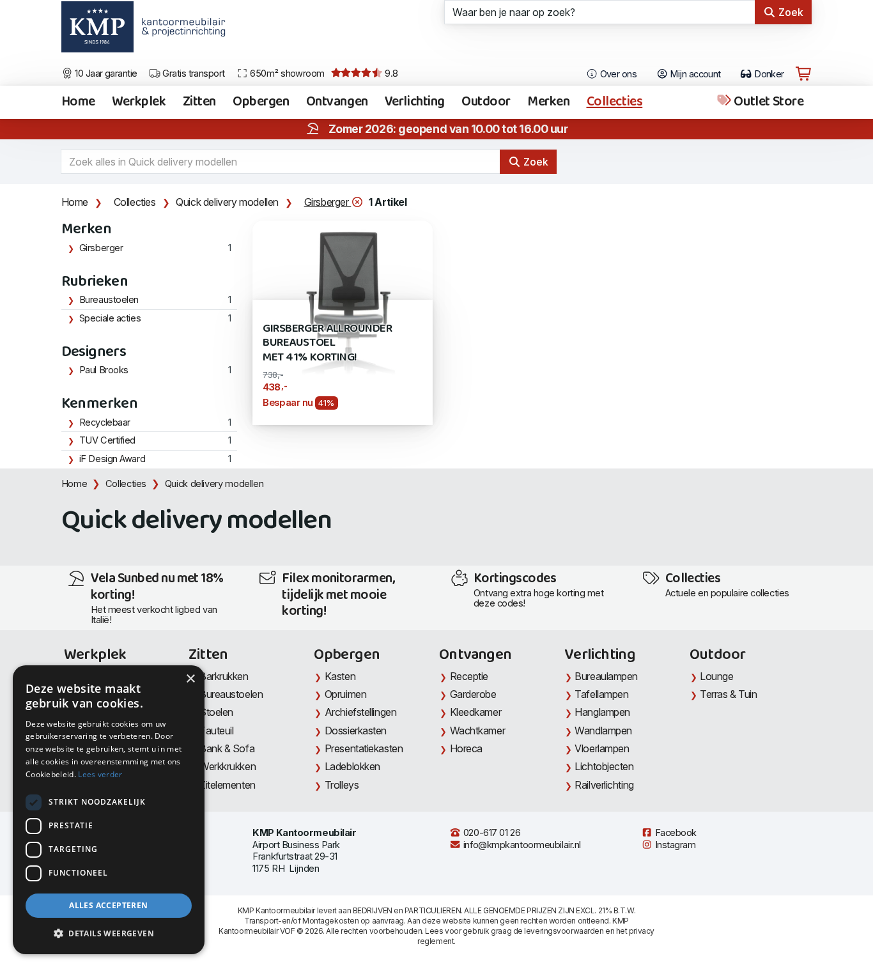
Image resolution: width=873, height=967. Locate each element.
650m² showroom (286, 73)
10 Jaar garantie (105, 73)
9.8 (390, 73)
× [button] (190, 679)
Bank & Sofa (226, 748)
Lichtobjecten (604, 766)
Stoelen (216, 712)
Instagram (674, 845)
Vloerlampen (602, 748)
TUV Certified (107, 440)
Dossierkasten (356, 730)
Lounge (716, 676)
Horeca (466, 748)
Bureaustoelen (109, 300)
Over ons (617, 74)
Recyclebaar (104, 422)
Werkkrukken (227, 766)
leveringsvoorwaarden (563, 931)
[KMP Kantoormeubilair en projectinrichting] (180, 31)
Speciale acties (110, 318)
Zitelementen (227, 784)
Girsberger (328, 202)
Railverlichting (604, 784)
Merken (548, 102)
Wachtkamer (478, 730)
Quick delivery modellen (227, 202)
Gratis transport (192, 73)
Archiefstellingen (360, 712)
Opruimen (345, 694)
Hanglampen (602, 712)
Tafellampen (601, 694)
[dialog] (109, 809)
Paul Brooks (103, 370)
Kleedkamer (476, 712)
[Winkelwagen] (803, 74)
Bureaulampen (606, 676)
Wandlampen (603, 730)
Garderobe (473, 694)
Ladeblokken (352, 766)
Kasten (340, 676)
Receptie (469, 676)
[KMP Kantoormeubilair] (97, 31)
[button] (109, 933)
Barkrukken (224, 676)
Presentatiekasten (364, 748)
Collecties (615, 102)
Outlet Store (767, 102)
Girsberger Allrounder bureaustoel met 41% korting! (327, 343)
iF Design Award (112, 459)
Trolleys (342, 784)
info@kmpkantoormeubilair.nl (521, 845)
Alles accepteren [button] (108, 905)
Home (78, 102)
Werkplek (139, 102)
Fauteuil (216, 730)
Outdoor (486, 102)
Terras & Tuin (728, 694)
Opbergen (261, 102)
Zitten (199, 102)
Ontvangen (337, 102)
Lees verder (100, 774)
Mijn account (694, 74)
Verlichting (415, 102)
